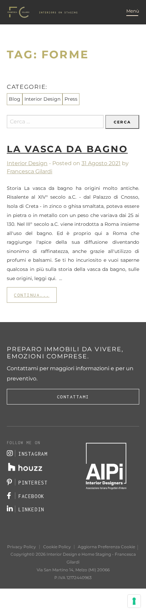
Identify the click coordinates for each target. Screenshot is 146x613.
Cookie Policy (57, 547)
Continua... (32, 295)
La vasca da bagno (67, 149)
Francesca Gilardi (29, 171)
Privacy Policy (21, 547)
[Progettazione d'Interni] (42, 12)
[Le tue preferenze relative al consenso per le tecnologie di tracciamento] (134, 601)
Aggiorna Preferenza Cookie (106, 547)
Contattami (73, 396)
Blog (14, 99)
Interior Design (27, 163)
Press (71, 99)
